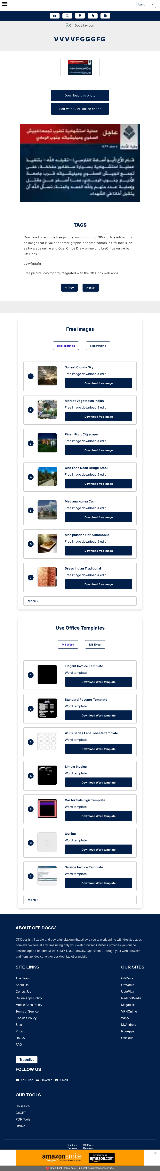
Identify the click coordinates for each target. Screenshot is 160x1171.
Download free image (98, 383)
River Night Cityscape (81, 434)
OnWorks (127, 985)
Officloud (127, 1038)
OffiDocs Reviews (72, 1147)
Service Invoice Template (84, 867)
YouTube (27, 1080)
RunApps (127, 1031)
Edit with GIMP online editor (80, 109)
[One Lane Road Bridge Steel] (48, 485)
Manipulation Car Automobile (87, 535)
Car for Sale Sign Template (85, 800)
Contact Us (23, 991)
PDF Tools (23, 1119)
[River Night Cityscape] (48, 451)
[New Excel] (93, 16)
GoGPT (21, 1112)
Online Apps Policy (29, 998)
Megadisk (128, 1004)
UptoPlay (127, 991)
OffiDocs (127, 978)
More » (33, 601)
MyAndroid (128, 1024)
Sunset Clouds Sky (79, 367)
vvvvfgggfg (80, 39)
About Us (22, 985)
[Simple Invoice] (48, 784)
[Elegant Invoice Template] (48, 683)
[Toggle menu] (5, 4)
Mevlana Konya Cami (80, 501)
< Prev (69, 287)
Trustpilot (27, 1059)
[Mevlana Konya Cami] (48, 518)
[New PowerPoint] (105, 16)
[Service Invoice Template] (48, 884)
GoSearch (23, 1106)
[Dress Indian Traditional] (48, 585)
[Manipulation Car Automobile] (48, 552)
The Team (22, 978)
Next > (90, 287)
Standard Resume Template (86, 699)
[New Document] (80, 16)
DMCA (20, 1038)
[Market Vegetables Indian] (48, 418)
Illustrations (98, 345)
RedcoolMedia (131, 998)
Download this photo (80, 95)
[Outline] (48, 851)
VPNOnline (129, 1011)
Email (64, 1080)
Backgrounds (66, 345)
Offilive (20, 1126)
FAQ (19, 1044)
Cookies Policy (26, 1018)
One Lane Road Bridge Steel (86, 468)
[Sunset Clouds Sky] (48, 384)
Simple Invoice (76, 767)
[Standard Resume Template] (48, 717)
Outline (70, 834)
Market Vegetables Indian (84, 401)
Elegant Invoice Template (84, 666)
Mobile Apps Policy (29, 1004)
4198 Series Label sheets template (91, 733)
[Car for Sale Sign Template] (48, 817)
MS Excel (95, 644)
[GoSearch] (67, 16)
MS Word (68, 644)
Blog (19, 1024)
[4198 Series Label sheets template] (48, 750)
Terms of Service (27, 1011)
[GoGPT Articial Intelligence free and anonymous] (55, 16)
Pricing (20, 1031)
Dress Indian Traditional (83, 568)
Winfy (125, 1018)
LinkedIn (46, 1080)
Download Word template (99, 682)
